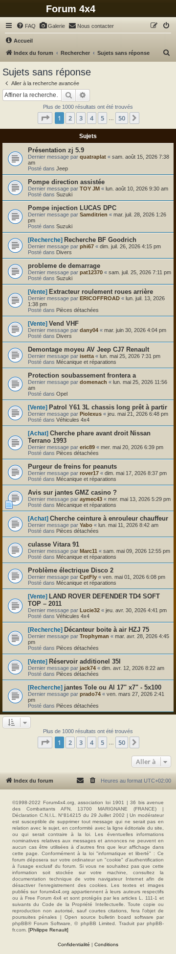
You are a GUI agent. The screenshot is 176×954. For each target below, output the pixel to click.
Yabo (86, 525)
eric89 (87, 447)
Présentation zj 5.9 (56, 150)
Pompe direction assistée (66, 182)
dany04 (89, 330)
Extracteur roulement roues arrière (101, 291)
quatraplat (93, 157)
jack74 (88, 668)
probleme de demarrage (64, 265)
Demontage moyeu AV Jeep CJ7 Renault (88, 349)
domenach (93, 382)
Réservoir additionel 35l (85, 661)
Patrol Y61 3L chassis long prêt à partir (108, 407)
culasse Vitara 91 (53, 544)
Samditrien (94, 214)
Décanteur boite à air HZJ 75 (106, 629)
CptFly (88, 577)
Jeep (62, 168)
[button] (45, 118)
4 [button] (91, 118)
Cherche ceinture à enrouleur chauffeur (109, 518)
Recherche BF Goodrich (100, 239)
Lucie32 (90, 610)
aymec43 (91, 499)
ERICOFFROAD (100, 298)
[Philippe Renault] (48, 929)
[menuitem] (26, 26)
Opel (61, 394)
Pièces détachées (77, 310)
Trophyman (94, 636)
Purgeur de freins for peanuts (72, 466)
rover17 (89, 473)
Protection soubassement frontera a (82, 375)
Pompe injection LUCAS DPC (72, 208)
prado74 (90, 694)
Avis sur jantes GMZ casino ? (72, 492)
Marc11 (88, 551)
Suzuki (64, 194)
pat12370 (91, 272)
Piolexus (91, 414)
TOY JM (90, 188)
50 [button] (121, 118)
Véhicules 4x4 (72, 420)
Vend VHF (64, 323)
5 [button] (102, 118)
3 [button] (81, 118)
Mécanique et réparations (86, 362)
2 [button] (70, 118)
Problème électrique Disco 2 (70, 570)
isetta (87, 356)
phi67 (87, 246)
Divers (64, 252)
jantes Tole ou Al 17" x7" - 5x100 (112, 687)
